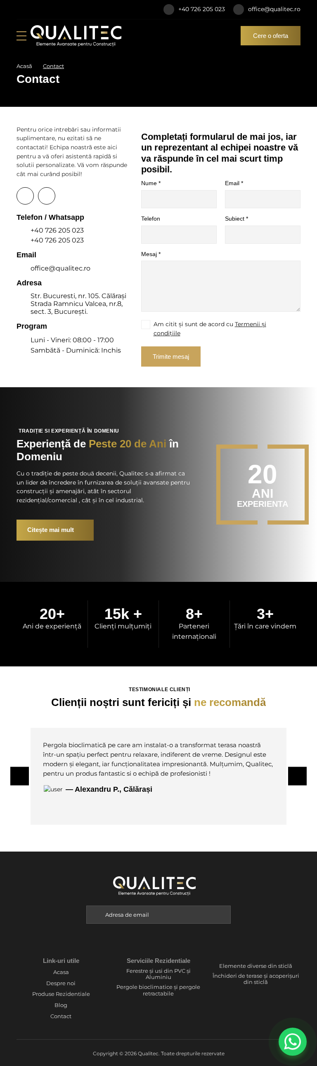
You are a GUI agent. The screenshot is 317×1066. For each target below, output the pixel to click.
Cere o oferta (270, 35)
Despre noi (61, 983)
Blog (60, 1005)
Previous (19, 776)
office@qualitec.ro (274, 9)
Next (297, 776)
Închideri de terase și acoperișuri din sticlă (256, 979)
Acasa (61, 972)
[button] (222, 915)
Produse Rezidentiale (61, 994)
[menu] (21, 35)
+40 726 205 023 (201, 9)
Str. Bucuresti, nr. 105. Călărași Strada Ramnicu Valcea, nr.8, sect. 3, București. (78, 303)
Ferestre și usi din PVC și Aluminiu (158, 974)
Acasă (24, 66)
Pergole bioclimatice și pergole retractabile (158, 990)
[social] (19, 9)
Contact (60, 1016)
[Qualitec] (76, 36)
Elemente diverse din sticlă (255, 966)
